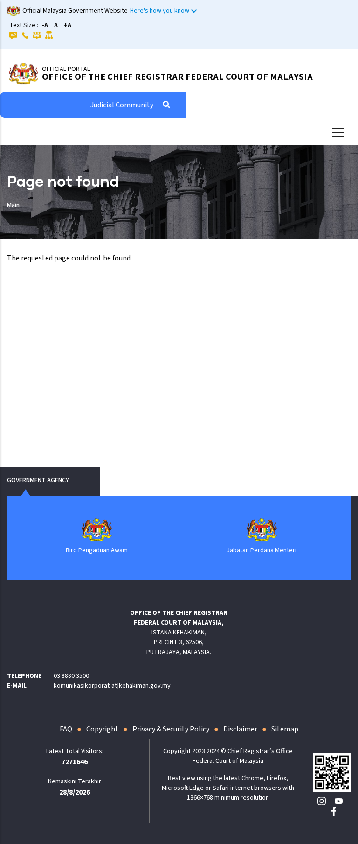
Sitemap (284, 729)
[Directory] (25, 35)
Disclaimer (240, 729)
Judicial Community (121, 105)
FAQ (66, 729)
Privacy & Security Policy (170, 729)
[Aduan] (37, 35)
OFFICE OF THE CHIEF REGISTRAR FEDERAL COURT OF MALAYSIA (177, 77)
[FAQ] (13, 35)
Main (13, 205)
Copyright (102, 729)
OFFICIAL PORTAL (66, 69)
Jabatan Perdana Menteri (261, 550)
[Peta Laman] (49, 35)
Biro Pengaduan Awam (97, 550)
